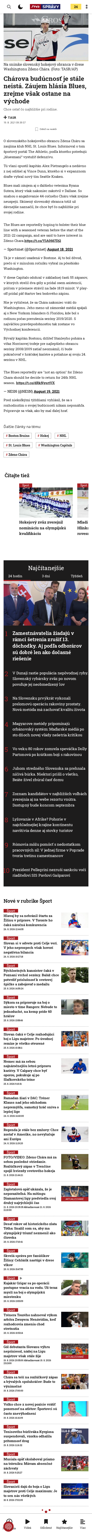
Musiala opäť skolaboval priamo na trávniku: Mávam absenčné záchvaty (29, 1463)
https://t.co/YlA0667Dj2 (42, 240)
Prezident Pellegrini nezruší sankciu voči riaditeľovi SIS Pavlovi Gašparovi (49, 872)
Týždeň (77, 576)
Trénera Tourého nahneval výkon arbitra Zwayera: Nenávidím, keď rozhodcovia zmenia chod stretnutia (30, 1322)
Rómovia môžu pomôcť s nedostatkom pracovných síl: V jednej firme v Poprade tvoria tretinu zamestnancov (48, 850)
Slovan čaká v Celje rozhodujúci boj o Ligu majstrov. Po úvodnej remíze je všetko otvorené (29, 1039)
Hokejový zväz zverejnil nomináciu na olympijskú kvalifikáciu (42, 528)
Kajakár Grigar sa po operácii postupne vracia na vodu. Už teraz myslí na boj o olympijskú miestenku (30, 1290)
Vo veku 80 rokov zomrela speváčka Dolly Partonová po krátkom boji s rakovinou (50, 751)
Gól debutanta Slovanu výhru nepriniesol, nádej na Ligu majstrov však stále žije (27, 1351)
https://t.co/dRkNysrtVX (35, 383)
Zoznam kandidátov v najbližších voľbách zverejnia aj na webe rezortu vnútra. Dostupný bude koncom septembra (50, 799)
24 (76, 7)
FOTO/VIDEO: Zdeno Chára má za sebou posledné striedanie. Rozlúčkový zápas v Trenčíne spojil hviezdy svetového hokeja (30, 1164)
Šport (25, 485)
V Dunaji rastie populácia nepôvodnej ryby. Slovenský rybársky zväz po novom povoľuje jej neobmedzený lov (50, 678)
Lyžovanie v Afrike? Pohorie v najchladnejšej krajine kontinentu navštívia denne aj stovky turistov (43, 825)
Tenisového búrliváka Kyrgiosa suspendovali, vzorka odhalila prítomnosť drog (29, 1436)
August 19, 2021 (47, 391)
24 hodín (15, 576)
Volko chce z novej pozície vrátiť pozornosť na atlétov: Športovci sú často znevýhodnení (30, 1409)
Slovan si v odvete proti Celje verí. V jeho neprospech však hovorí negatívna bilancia (31, 947)
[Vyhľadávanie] (9, 6)
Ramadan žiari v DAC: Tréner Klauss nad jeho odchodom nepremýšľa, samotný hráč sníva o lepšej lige (31, 1105)
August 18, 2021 (60, 249)
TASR (12, 117)
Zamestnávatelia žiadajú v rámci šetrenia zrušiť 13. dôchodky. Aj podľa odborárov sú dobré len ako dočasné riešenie (47, 646)
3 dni (46, 576)
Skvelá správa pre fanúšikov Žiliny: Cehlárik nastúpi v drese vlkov (29, 1260)
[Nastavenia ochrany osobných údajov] (8, 1526)
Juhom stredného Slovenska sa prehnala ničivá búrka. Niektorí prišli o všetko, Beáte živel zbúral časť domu (49, 774)
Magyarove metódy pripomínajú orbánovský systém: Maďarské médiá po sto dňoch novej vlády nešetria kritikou (48, 729)
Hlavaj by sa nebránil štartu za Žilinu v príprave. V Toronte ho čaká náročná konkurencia (28, 920)
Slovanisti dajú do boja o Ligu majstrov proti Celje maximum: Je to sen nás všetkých (30, 1491)
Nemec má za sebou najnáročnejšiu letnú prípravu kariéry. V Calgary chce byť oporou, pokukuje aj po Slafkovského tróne (27, 1070)
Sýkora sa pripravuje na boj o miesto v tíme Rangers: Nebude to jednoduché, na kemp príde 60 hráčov (30, 1009)
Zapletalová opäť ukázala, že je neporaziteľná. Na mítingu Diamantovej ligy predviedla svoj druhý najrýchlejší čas (30, 1196)
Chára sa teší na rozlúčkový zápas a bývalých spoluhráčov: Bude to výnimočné (31, 1381)
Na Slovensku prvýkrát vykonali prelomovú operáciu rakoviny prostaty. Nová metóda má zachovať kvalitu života (49, 704)
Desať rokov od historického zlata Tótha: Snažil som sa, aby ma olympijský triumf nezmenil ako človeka (30, 1231)
